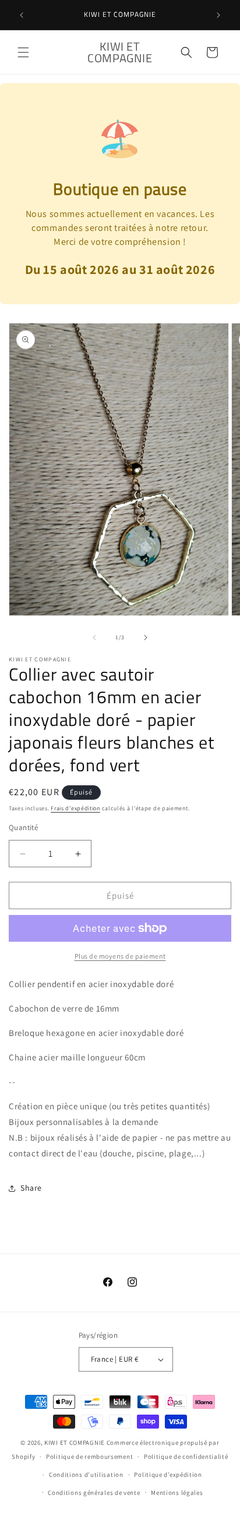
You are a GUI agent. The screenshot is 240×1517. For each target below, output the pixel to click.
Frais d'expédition (75, 808)
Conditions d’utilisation (86, 1474)
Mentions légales (177, 1492)
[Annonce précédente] (21, 15)
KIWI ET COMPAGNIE (74, 1442)
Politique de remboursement (89, 1456)
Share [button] (31, 1188)
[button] (23, 52)
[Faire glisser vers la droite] (145, 637)
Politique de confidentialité (186, 1456)
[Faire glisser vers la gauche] (94, 637)
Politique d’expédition (168, 1474)
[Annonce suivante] (218, 15)
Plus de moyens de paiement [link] (120, 956)
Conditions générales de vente (94, 1492)
